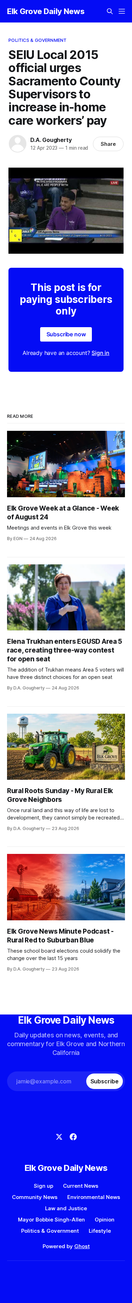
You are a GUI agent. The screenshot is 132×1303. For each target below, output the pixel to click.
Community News (34, 1197)
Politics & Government (37, 40)
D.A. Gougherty (50, 139)
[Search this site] (109, 11)
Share (108, 144)
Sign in (100, 352)
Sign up (43, 1185)
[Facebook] (73, 1136)
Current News (80, 1185)
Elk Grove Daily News (45, 11)
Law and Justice (66, 1208)
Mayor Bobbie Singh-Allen (51, 1219)
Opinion (104, 1219)
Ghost (82, 1246)
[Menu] (121, 11)
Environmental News (93, 1197)
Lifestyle (100, 1230)
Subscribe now (66, 334)
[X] (59, 1136)
